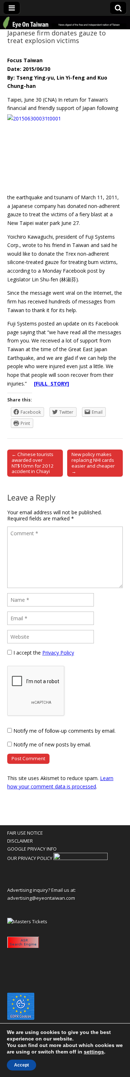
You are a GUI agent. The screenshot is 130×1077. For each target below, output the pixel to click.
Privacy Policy (58, 652)
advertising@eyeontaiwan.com (41, 898)
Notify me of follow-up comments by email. (64, 730)
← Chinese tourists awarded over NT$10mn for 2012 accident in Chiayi (33, 463)
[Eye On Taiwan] (65, 22)
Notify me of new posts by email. (52, 744)
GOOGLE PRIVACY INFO (32, 849)
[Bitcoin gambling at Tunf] (80, 858)
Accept (21, 1065)
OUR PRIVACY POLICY (29, 858)
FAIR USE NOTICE (25, 833)
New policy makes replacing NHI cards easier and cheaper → (93, 463)
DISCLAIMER (20, 841)
